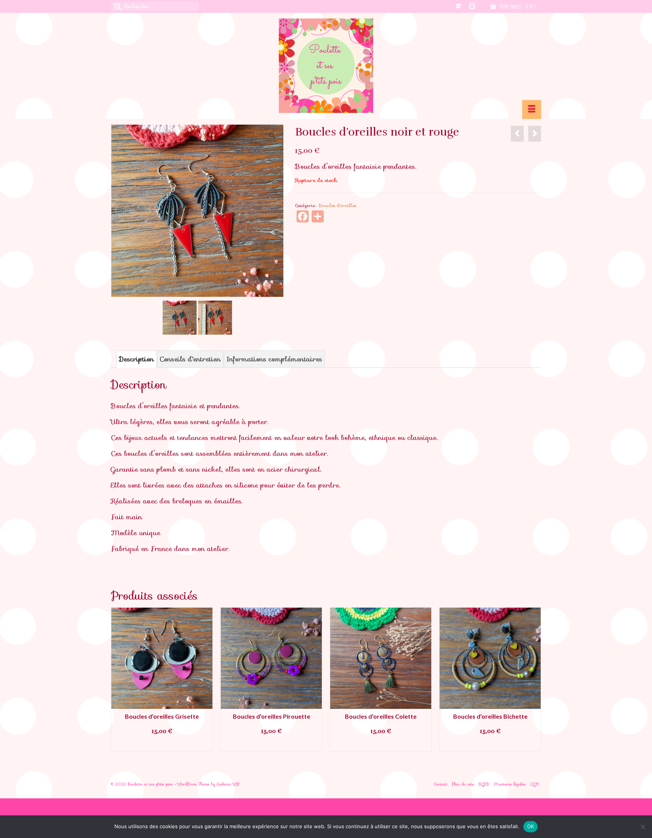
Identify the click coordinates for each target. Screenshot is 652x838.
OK (530, 826)
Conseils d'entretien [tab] (190, 359)
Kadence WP (228, 784)
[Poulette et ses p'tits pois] (326, 66)
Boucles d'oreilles (338, 205)
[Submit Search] (116, 6)
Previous (117, 679)
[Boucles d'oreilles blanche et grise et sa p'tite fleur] (534, 134)
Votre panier (517, 6)
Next (534, 679)
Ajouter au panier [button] (161, 744)
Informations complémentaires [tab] (274, 359)
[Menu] (531, 109)
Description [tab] (136, 359)
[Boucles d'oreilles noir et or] (517, 134)
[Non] (642, 826)
